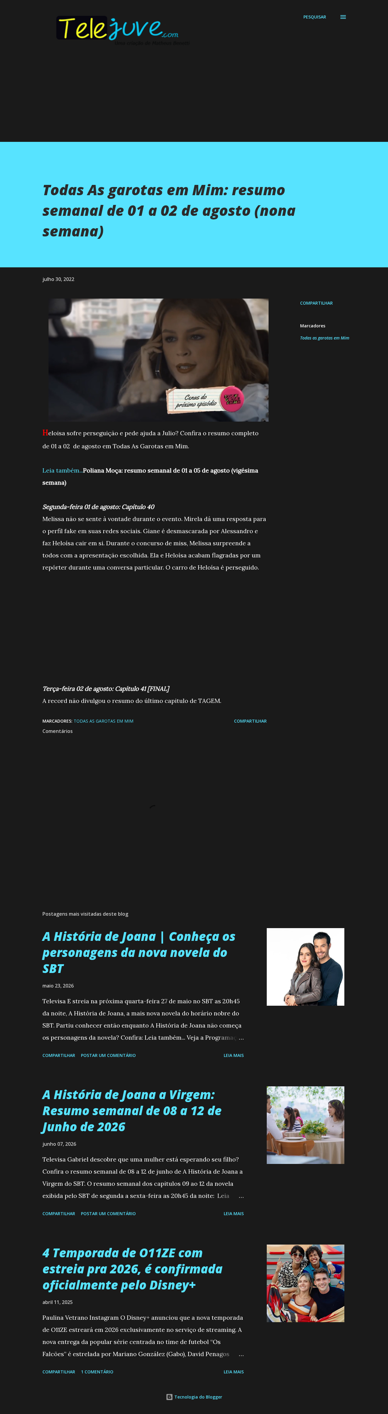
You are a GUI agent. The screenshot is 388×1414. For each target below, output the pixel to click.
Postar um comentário (108, 1055)
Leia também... (62, 470)
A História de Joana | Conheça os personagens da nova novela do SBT (139, 952)
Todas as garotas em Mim (324, 338)
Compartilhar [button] (316, 303)
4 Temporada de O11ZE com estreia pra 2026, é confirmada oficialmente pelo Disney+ (132, 1268)
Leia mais (234, 1055)
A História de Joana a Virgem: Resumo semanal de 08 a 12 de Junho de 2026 (132, 1110)
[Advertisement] (182, 99)
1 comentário (97, 1372)
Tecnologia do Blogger (197, 1397)
